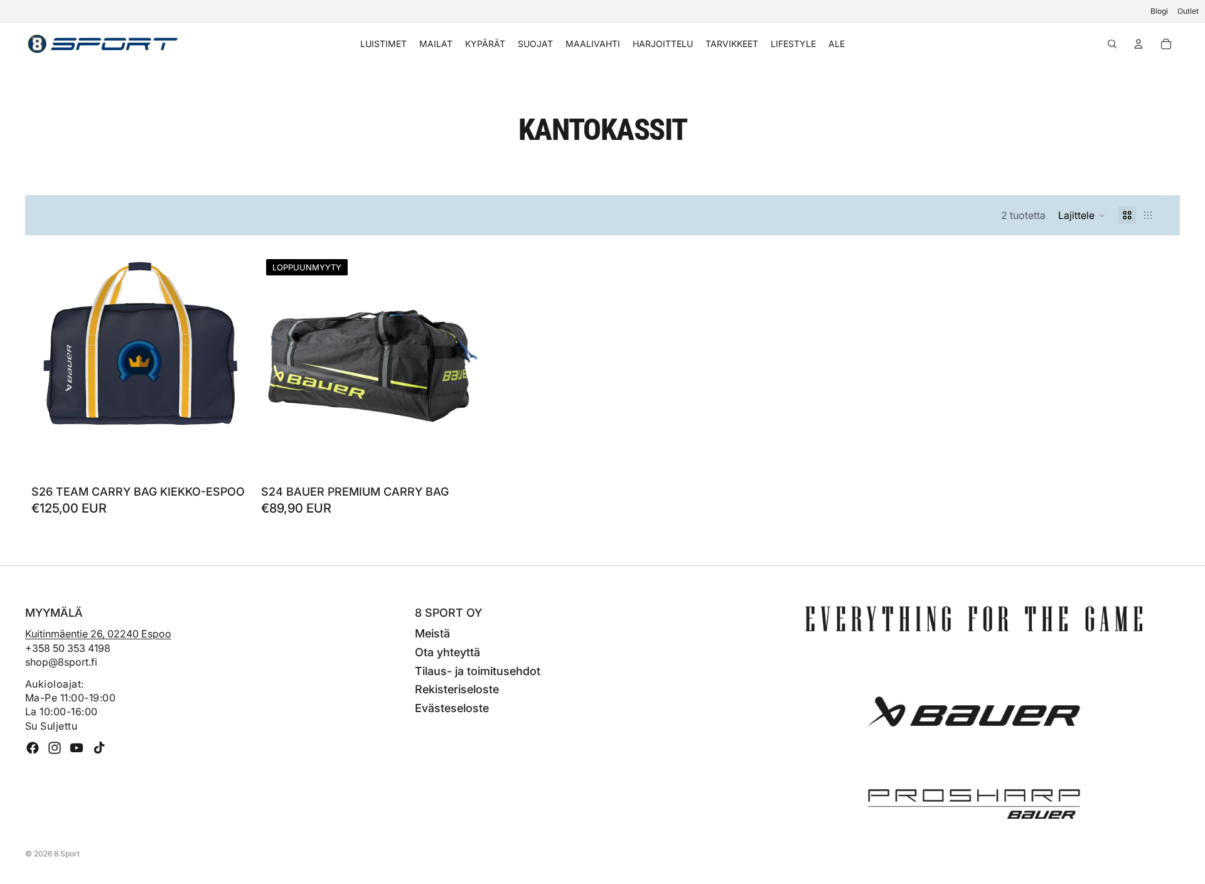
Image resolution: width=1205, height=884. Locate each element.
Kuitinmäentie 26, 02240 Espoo (98, 633)
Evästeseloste (452, 708)
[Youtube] (76, 747)
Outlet (1188, 11)
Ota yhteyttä (447, 652)
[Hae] (1112, 44)
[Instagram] (54, 747)
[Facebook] (32, 747)
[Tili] (1138, 44)
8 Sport (67, 853)
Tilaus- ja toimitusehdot (477, 671)
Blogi (1159, 11)
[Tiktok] (99, 747)
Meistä (432, 633)
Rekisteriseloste (457, 689)
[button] (1082, 215)
